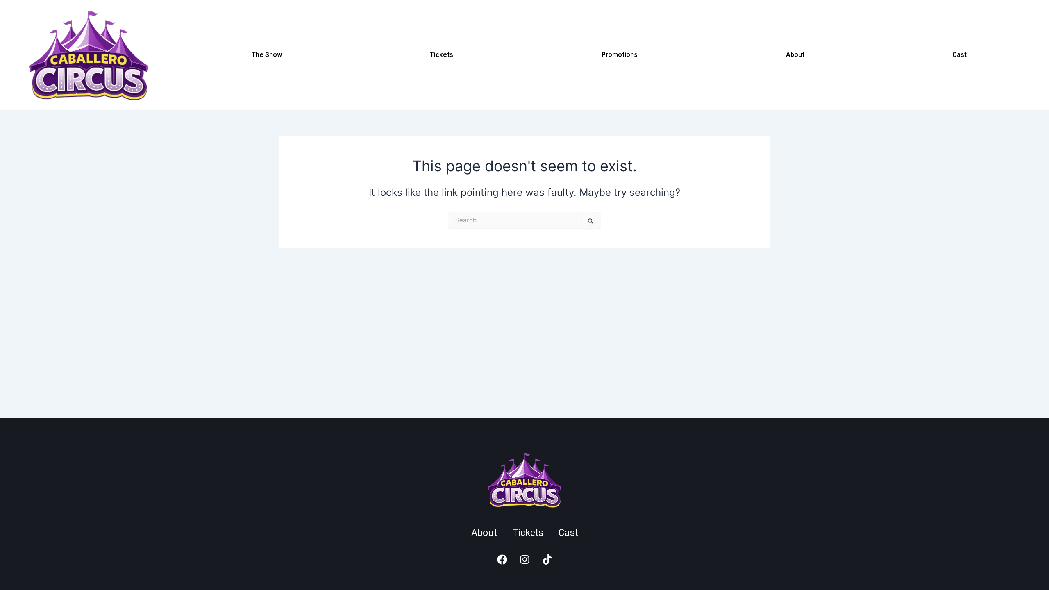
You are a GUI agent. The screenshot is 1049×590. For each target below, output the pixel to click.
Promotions (620, 55)
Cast (959, 55)
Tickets (441, 55)
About (795, 55)
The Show (267, 55)
